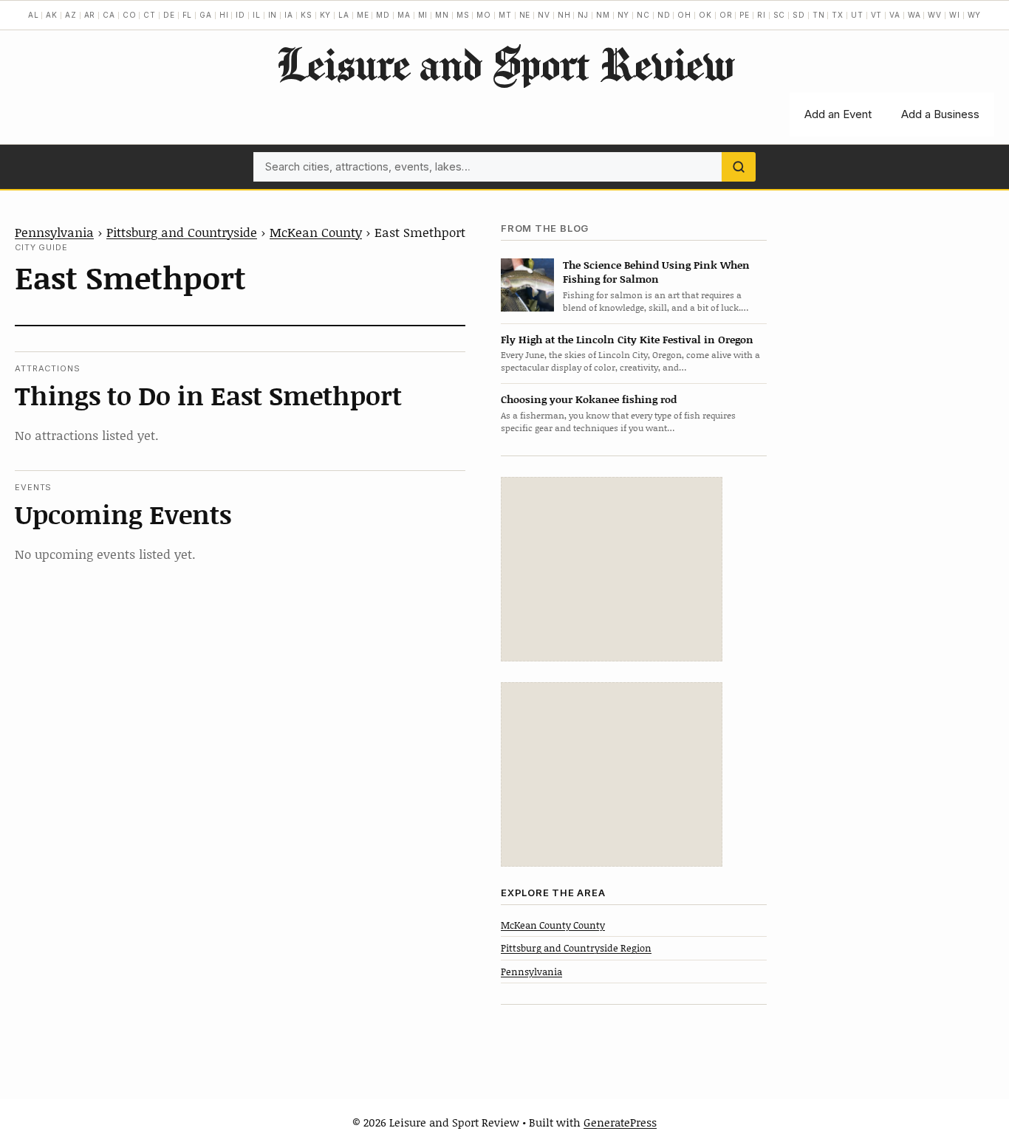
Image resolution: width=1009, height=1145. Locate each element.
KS (306, 14)
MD (383, 14)
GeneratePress (620, 1122)
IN (273, 14)
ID (240, 14)
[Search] (739, 167)
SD (799, 14)
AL (33, 14)
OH (684, 14)
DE (169, 14)
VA (894, 14)
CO (130, 14)
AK (52, 14)
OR (726, 14)
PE (744, 14)
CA (109, 14)
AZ (71, 14)
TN (819, 14)
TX (838, 14)
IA (288, 14)
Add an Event (838, 114)
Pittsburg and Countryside (181, 232)
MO (483, 14)
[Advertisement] (611, 569)
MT (505, 14)
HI (224, 14)
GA (205, 14)
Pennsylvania (54, 232)
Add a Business (940, 114)
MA (404, 14)
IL (257, 14)
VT (877, 14)
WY (975, 14)
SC (779, 14)
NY (624, 14)
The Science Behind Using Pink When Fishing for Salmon (656, 271)
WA (914, 14)
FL (187, 14)
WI (954, 14)
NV (544, 14)
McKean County (316, 232)
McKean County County (553, 925)
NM (603, 14)
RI (761, 14)
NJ (583, 14)
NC (643, 14)
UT (857, 14)
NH (564, 14)
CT (149, 14)
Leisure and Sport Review (504, 63)
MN (442, 14)
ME (363, 14)
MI (423, 14)
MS (463, 14)
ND (664, 14)
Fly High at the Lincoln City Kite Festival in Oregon (627, 339)
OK (705, 14)
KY (326, 14)
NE (525, 14)
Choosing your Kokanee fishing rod (589, 399)
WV (935, 14)
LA (343, 14)
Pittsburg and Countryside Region (576, 948)
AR (90, 14)
